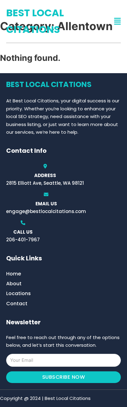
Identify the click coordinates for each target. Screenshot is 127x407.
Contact (16, 303)
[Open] (117, 21)
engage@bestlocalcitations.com (46, 211)
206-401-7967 (23, 239)
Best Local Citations (35, 21)
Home (13, 273)
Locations (18, 293)
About (14, 283)
